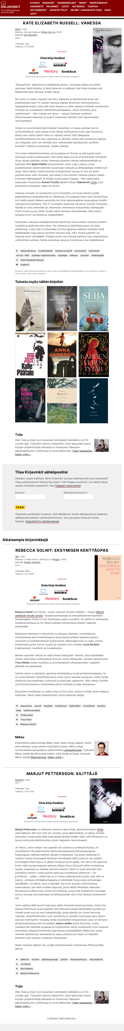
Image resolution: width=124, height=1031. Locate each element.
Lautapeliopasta (73, 750)
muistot (101, 706)
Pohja (100, 829)
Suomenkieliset (66, 3)
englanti (25, 264)
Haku (107, 10)
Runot (83, 3)
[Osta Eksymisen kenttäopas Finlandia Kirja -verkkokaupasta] (44, 594)
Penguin (56, 559)
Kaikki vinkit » (23, 454)
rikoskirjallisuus (78, 959)
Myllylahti (19, 780)
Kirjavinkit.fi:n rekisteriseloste (42, 521)
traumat (84, 255)
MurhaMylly (27, 968)
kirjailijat (48, 706)
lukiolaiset (94, 251)
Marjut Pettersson (30, 973)
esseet (37, 706)
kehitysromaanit (63, 251)
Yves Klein (26, 719)
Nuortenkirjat (99, 3)
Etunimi (20, 492)
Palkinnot (52, 6)
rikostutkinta (96, 959)
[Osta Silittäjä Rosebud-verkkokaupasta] (59, 811)
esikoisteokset (28, 251)
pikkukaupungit (50, 959)
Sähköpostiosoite (76, 492)
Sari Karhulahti (30, 35)
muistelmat (89, 706)
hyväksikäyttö (45, 251)
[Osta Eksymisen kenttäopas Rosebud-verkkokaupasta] (62, 594)
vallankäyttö (97, 255)
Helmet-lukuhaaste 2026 (86, 10)
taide (18, 710)
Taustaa (93, 6)
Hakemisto (36, 6)
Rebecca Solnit (28, 724)
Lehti (33, 13)
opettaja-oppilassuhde (43, 255)
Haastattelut (59, 10)
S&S (17, 556)
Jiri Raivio (26, 964)
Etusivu (35, 3)
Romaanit (49, 3)
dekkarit (25, 959)
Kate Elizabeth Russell (32, 260)
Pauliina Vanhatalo (32, 562)
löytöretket (74, 706)
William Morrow (48, 32)
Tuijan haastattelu (82, 450)
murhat (35, 959)
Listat (65, 6)
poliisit (64, 959)
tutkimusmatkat (32, 710)
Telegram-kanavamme (67, 485)
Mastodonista (38, 757)
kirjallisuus (61, 706)
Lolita (93, 182)
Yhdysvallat (27, 715)
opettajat (62, 255)
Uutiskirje (78, 6)
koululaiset (80, 251)
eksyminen (26, 706)
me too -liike (22, 255)
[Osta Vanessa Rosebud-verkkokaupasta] (61, 66)
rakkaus (74, 255)
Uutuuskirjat (38, 10)
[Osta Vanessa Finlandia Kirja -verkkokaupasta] (43, 66)
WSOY (18, 29)
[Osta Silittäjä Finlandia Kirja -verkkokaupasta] (42, 811)
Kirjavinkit (10, 7)
